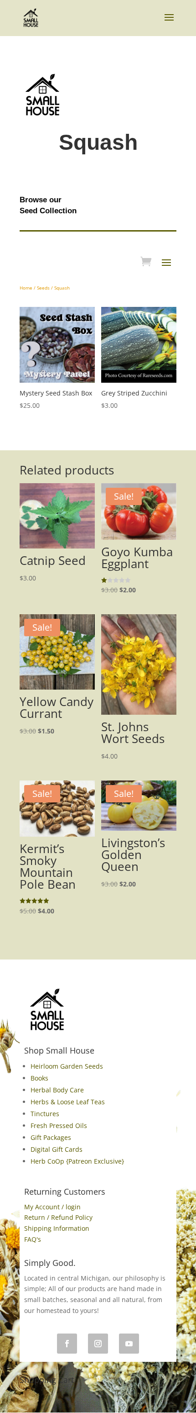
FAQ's (32, 1239)
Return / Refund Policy (58, 1217)
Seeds (43, 288)
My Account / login (52, 1206)
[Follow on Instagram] (98, 1344)
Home (26, 288)
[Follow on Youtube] (129, 1344)
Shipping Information (56, 1228)
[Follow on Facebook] (67, 1344)
